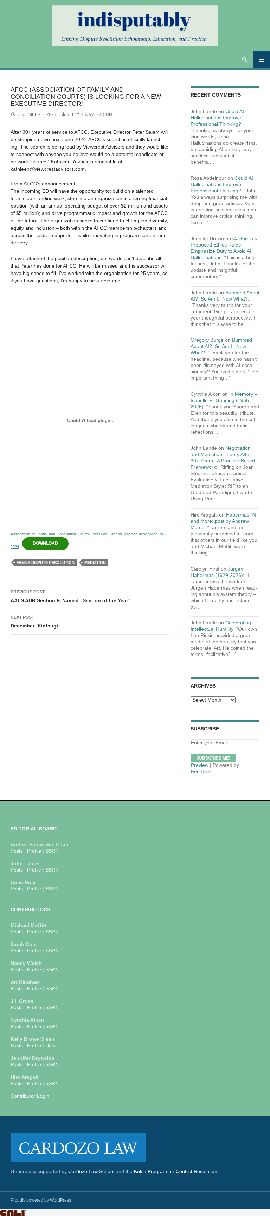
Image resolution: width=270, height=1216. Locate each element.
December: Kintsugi (34, 622)
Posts (17, 851)
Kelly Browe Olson (89, 114)
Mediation (95, 562)
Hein (50, 1045)
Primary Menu (261, 59)
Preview (199, 765)
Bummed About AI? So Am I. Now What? (221, 346)
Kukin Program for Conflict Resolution (175, 1171)
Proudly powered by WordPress (41, 1200)
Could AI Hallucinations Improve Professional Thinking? (217, 118)
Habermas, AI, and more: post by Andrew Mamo (224, 521)
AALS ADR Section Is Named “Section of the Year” (70, 596)
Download (45, 543)
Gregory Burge (207, 340)
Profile (34, 851)
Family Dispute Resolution (46, 562)
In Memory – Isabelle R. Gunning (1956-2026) (224, 400)
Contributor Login (30, 1096)
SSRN (52, 851)
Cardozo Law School (91, 1171)
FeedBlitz (201, 771)
